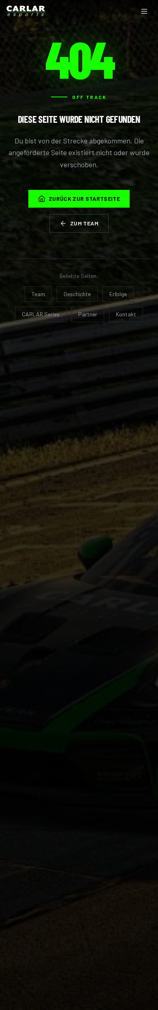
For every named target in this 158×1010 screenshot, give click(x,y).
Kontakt (126, 314)
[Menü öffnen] (144, 11)
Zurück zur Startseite (84, 198)
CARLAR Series (41, 314)
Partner (87, 314)
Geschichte (77, 293)
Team (38, 293)
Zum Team (84, 223)
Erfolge (118, 293)
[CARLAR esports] (25, 11)
